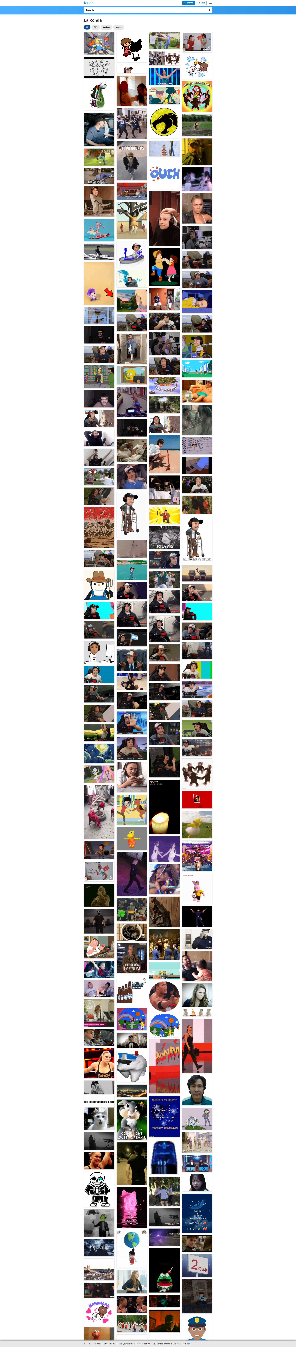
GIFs (95, 27)
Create (190, 3)
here (189, 1344)
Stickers (106, 27)
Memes (119, 27)
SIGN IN (202, 3)
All (87, 27)
